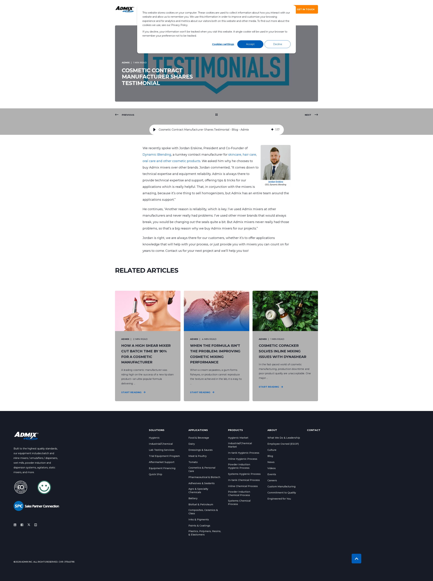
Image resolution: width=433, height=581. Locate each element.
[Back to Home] (124, 9)
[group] (216, 130)
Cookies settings (223, 44)
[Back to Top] (356, 558)
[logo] (26, 436)
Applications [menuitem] (198, 430)
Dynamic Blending (157, 154)
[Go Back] (216, 115)
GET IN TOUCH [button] (305, 9)
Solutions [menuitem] (156, 430)
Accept (250, 44)
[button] (154, 129)
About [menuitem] (272, 430)
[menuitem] (154, 437)
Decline (277, 44)
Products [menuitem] (235, 430)
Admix (126, 62)
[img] (272, 130)
